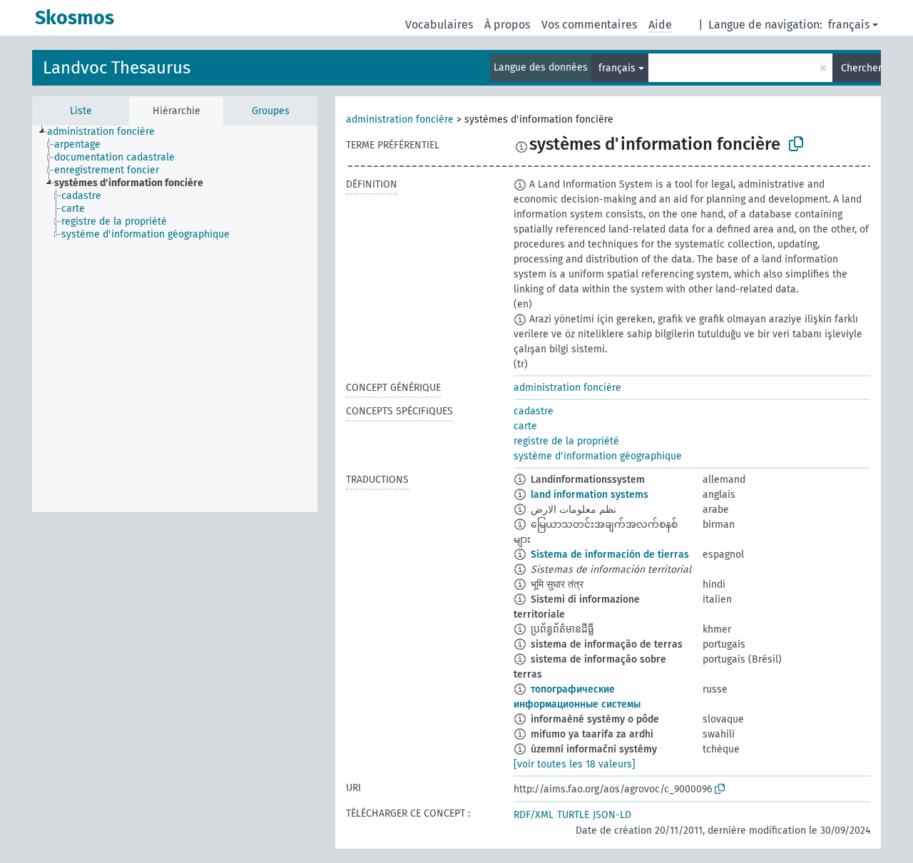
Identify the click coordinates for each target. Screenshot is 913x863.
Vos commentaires (589, 24)
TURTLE (573, 815)
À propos (507, 24)
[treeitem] (107, 132)
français (848, 24)
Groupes (271, 111)
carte (525, 426)
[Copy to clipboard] (796, 144)
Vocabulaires (439, 24)
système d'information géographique (598, 456)
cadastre (534, 411)
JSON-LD (612, 815)
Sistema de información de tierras (610, 554)
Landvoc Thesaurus (116, 68)
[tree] (174, 319)
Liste (81, 111)
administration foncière (400, 119)
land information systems (589, 495)
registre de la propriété (566, 441)
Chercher (861, 68)
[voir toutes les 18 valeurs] (575, 764)
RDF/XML (534, 815)
